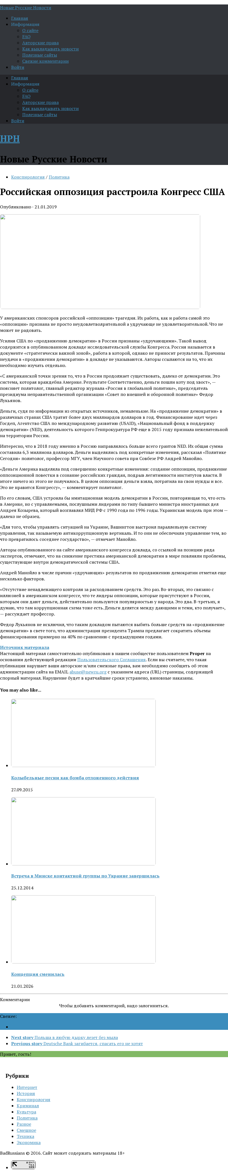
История (26, 1093)
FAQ (26, 36)
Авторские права (40, 43)
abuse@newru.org (88, 672)
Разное (24, 1124)
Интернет (27, 1087)
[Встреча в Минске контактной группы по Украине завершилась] (83, 864)
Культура (26, 1112)
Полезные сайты (39, 55)
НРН (10, 138)
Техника (25, 1136)
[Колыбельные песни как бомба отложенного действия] (83, 765)
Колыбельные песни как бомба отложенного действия (75, 778)
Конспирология (28, 177)
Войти (17, 67)
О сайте (30, 30)
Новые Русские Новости (25, 7)
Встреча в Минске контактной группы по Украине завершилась (85, 876)
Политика (59, 177)
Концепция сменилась (38, 974)
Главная (19, 18)
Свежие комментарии (45, 61)
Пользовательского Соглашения (111, 659)
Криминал (28, 1106)
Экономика (29, 1142)
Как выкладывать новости (50, 49)
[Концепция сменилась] (83, 962)
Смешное (26, 1130)
